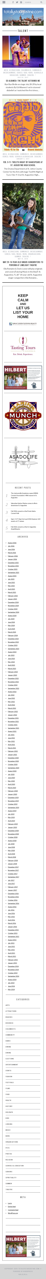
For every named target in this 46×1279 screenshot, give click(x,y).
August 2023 (12, 652)
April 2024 (11, 629)
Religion (9, 1160)
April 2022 (11, 705)
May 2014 (11, 989)
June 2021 (11, 738)
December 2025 (13, 563)
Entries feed (12, 1206)
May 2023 (11, 662)
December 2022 (13, 678)
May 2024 (11, 625)
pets (8, 1148)
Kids (25, 72)
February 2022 (13, 711)
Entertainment (9, 72)
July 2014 (11, 983)
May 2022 (11, 702)
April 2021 (11, 745)
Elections (10, 1059)
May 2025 (11, 586)
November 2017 (13, 870)
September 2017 (13, 877)
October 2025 (12, 569)
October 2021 (12, 725)
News (31, 72)
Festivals (10, 1082)
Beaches (9, 1017)
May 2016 (11, 917)
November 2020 (13, 761)
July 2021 (11, 735)
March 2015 (12, 956)
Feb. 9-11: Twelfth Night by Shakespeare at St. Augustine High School (23, 164)
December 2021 (13, 718)
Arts (6, 70)
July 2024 (11, 619)
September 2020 (13, 768)
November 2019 (13, 801)
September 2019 (13, 807)
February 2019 (13, 824)
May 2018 (11, 850)
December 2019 (13, 797)
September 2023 (13, 649)
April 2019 (11, 821)
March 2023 (12, 668)
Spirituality (11, 1177)
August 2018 (12, 841)
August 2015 (12, 940)
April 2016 (11, 920)
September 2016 (13, 903)
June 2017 (11, 883)
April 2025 (11, 589)
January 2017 (12, 890)
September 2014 (13, 976)
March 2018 (12, 857)
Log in (10, 1203)
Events (20, 72)
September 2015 (13, 936)
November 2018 (13, 834)
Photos (9, 1154)
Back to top (22, 1274)
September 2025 (13, 572)
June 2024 (11, 622)
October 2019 (12, 804)
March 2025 (12, 592)
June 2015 (11, 946)
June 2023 (11, 658)
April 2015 (11, 953)
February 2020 (13, 791)
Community (36, 70)
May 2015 (11, 950)
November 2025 (13, 566)
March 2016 (12, 923)
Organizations (34, 254)
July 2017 (11, 880)
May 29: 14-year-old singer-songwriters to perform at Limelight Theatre (23, 264)
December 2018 (13, 831)
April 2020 (11, 784)
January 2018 (12, 864)
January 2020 (12, 794)
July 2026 (11, 546)
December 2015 (13, 930)
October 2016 (12, 900)
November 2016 (13, 897)
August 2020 (12, 771)
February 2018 (13, 860)
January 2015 (12, 963)
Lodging (9, 1124)
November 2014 (13, 970)
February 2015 (13, 960)
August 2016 (12, 907)
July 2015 (11, 943)
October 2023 (12, 645)
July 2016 (11, 910)
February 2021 (13, 751)
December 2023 (13, 639)
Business (9, 1023)
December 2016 (13, 893)
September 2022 (13, 688)
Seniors (9, 1172)
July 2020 (11, 774)
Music (19, 254)
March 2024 (12, 632)
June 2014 (11, 986)
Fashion (9, 1076)
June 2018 (11, 847)
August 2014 (12, 980)
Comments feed (13, 1210)
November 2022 (13, 682)
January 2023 (12, 675)
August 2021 (12, 731)
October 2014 (12, 973)
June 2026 (11, 549)
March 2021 (12, 748)
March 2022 (12, 708)
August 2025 (12, 576)
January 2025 (12, 599)
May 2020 (11, 781)
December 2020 (13, 758)
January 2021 (12, 754)
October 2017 (12, 874)
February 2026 (13, 556)
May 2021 (11, 741)
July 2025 (11, 579)
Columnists (26, 70)
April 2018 (11, 854)
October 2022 (12, 685)
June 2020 (11, 778)
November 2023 (13, 642)
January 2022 (12, 715)
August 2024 (12, 616)
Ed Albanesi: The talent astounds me (23, 80)
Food (8, 1094)
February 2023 (13, 672)
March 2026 (12, 553)
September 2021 (13, 728)
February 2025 (13, 596)
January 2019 (12, 827)
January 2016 (12, 927)
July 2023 (11, 655)
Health (8, 1100)
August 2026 (12, 543)
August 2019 (12, 811)
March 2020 (12, 788)
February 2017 (13, 887)
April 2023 (11, 665)
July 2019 (11, 814)
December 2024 (13, 602)
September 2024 (13, 612)
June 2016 (11, 913)
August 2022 (12, 692)
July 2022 (11, 695)
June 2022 (11, 698)
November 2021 (13, 721)
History (9, 1106)
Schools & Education (24, 156)
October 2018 (12, 837)
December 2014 (13, 966)
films (8, 1088)
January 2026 (12, 559)
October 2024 (12, 609)
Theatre (30, 75)
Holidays (9, 1112)
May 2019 (11, 817)
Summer (23, 75)
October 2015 (12, 933)
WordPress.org (13, 1213)
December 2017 (13, 867)
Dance (8, 1041)
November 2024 (13, 606)
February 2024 (13, 635)
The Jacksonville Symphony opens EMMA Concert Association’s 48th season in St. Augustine (24, 495)
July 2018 (11, 844)
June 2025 (11, 582)
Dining (8, 1047)
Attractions (14, 70)
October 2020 (12, 764)
